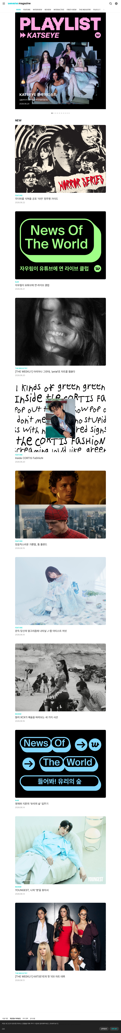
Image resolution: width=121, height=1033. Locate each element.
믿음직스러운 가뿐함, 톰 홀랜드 (31, 544)
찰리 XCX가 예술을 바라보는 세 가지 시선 (36, 717)
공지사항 (32, 1018)
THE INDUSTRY (85, 10)
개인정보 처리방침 (15, 1018)
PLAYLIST (97, 10)
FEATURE (26, 10)
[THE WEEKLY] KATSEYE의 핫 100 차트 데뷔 (40, 976)
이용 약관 (5, 1018)
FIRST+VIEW (71, 10)
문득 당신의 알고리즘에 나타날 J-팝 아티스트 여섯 (41, 630)
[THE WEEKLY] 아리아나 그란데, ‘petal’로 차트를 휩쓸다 (45, 371)
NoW (105, 10)
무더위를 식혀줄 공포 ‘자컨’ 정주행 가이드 (36, 198)
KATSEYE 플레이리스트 (38, 94)
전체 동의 (114, 1029)
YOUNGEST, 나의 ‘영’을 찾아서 (32, 890)
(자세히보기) (54, 1023)
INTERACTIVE (59, 10)
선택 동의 (104, 1029)
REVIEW (48, 10)
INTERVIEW (37, 10)
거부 (3, 1029)
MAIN (18, 10)
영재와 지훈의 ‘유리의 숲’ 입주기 (31, 803)
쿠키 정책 (25, 1018)
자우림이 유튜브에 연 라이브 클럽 (32, 285)
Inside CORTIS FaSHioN (29, 458)
